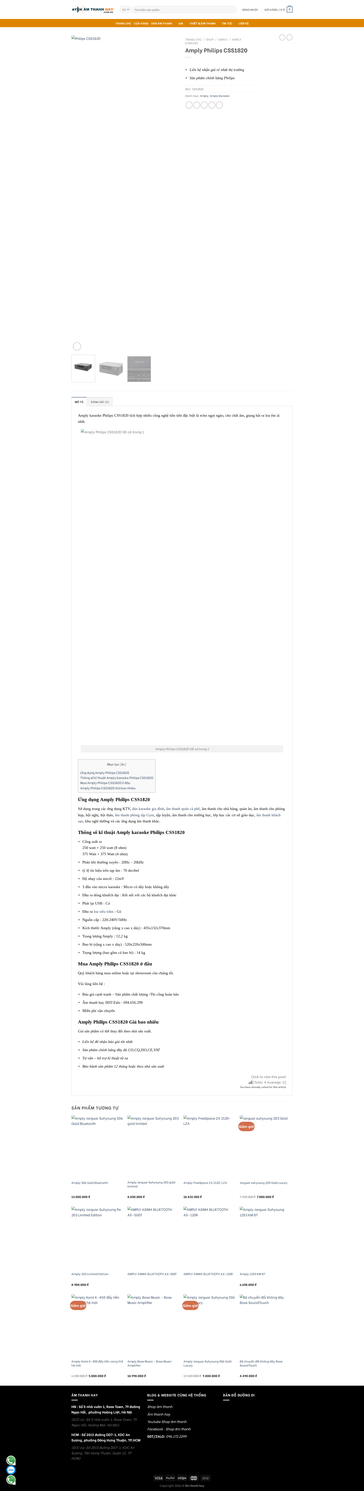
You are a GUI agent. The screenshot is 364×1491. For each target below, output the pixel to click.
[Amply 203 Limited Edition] (97, 1238)
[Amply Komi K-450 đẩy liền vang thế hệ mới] (97, 1325)
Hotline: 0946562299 (11, 1460)
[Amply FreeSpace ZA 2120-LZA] (209, 1146)
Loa (180, 23)
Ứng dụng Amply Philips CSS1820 (104, 772)
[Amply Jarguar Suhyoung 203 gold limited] (153, 1146)
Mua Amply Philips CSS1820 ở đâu (105, 782)
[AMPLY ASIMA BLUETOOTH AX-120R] (209, 1238)
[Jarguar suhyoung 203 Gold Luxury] (266, 1146)
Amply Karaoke (220, 96)
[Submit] (233, 9)
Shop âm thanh (159, 1406)
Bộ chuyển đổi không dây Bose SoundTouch (261, 1363)
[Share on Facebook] (189, 105)
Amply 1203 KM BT (252, 1274)
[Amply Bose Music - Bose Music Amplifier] (153, 1325)
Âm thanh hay (158, 1414)
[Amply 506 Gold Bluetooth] (97, 1146)
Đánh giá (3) (100, 402)
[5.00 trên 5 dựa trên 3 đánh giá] (220, 62)
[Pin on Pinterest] (211, 105)
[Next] (171, 193)
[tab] (79, 401)
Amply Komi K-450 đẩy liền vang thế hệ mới (97, 1363)
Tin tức (227, 23)
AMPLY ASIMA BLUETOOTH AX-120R (208, 1274)
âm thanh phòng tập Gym (134, 815)
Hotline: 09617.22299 (11, 1479)
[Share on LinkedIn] (219, 105)
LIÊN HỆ (244, 23)
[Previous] (79, 193)
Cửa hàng (141, 23)
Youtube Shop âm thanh (166, 1421)
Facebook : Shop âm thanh (169, 1428)
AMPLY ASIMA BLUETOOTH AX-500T (152, 1274)
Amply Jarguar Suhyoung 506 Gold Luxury (207, 1363)
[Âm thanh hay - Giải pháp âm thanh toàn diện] (92, 9)
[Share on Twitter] (196, 105)
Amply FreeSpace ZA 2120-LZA (205, 1183)
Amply (223, 39)
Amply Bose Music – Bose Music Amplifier (149, 1363)
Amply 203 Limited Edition (89, 1274)
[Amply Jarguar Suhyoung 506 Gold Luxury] (209, 1325)
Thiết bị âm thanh (202, 23)
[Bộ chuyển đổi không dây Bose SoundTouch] (266, 1325)
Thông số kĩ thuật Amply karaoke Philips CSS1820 (116, 777)
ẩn (123, 764)
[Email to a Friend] (204, 105)
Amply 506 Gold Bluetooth (89, 1183)
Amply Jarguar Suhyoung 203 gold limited (151, 1184)
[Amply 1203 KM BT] (266, 1238)
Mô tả (79, 402)
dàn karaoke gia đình (148, 809)
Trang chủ (193, 39)
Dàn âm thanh (161, 23)
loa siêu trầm (104, 911)
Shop (210, 39)
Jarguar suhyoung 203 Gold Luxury (264, 1183)
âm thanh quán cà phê (183, 809)
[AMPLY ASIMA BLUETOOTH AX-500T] (153, 1238)
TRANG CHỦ (123, 23)
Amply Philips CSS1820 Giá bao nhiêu (107, 788)
